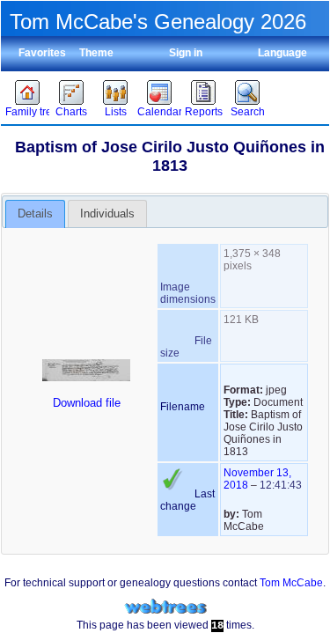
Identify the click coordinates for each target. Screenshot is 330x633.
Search (248, 112)
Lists (116, 112)
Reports (204, 112)
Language (282, 53)
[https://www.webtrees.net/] (165, 607)
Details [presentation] (35, 213)
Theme (96, 53)
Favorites (42, 53)
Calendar (159, 112)
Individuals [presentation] (107, 213)
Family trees (27, 112)
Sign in (185, 53)
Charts (71, 112)
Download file (87, 402)
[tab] (35, 214)
